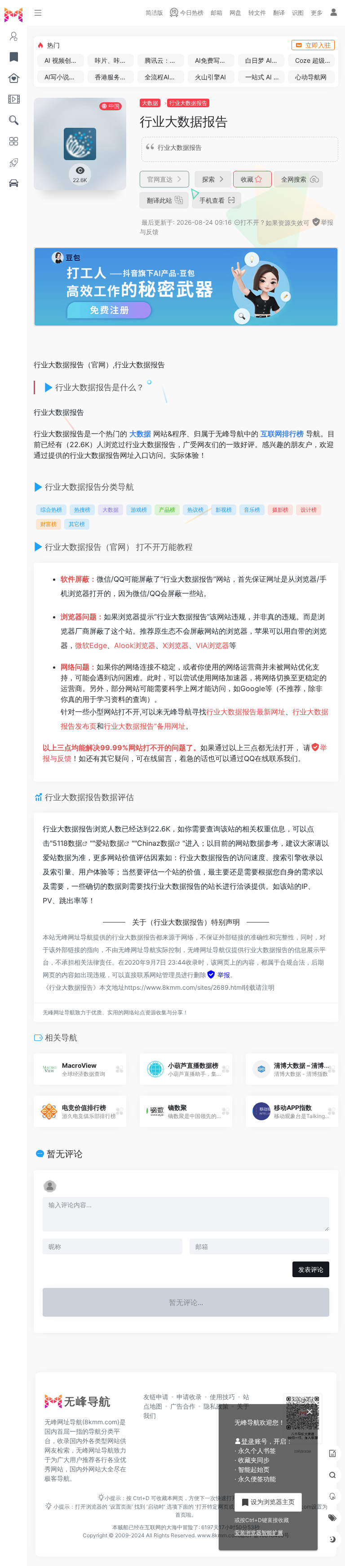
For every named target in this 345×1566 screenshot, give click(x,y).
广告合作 (182, 1406)
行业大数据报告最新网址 (245, 711)
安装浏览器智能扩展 (258, 1532)
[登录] (334, 12)
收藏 (248, 179)
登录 (248, 1441)
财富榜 (48, 524)
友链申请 (155, 1397)
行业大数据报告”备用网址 (145, 726)
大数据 (150, 103)
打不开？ (252, 222)
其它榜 (77, 524)
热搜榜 (82, 509)
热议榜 (195, 509)
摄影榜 (280, 509)
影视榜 (224, 509)
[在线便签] (332, 1453)
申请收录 (189, 1397)
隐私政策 (216, 1406)
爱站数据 (109, 843)
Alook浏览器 (134, 645)
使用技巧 (222, 1397)
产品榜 (167, 509)
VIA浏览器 (212, 645)
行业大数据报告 (188, 103)
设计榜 (309, 509)
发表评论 (310, 1269)
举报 (223, 975)
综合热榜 (51, 509)
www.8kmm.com (217, 1535)
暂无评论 (65, 1153)
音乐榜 (252, 509)
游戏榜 (139, 509)
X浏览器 (176, 645)
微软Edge (91, 645)
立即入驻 (318, 45)
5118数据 (67, 843)
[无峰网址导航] (79, 1403)
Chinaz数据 (156, 843)
